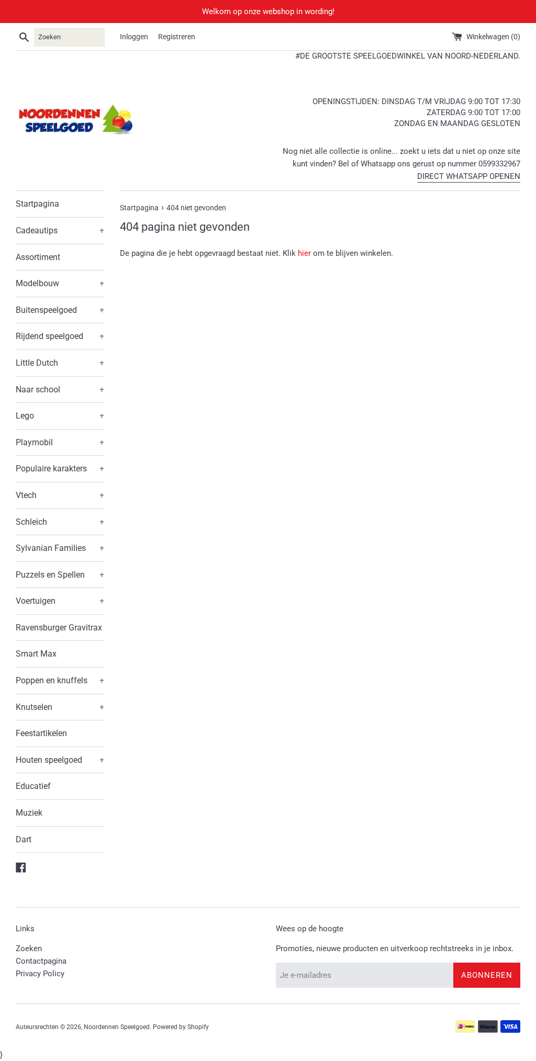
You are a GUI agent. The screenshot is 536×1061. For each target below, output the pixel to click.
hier (304, 253)
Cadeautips (60, 230)
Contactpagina (41, 961)
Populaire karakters (60, 468)
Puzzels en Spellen (60, 575)
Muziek (29, 813)
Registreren (176, 36)
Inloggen (134, 36)
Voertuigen (60, 601)
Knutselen (60, 707)
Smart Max (36, 654)
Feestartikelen (41, 733)
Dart (23, 839)
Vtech (60, 495)
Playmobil (60, 442)
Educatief (33, 786)
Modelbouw (60, 283)
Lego (60, 416)
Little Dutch (60, 363)
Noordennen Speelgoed (117, 1027)
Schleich (60, 522)
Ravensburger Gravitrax (59, 628)
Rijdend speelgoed (60, 336)
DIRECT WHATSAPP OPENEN (468, 176)
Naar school (60, 389)
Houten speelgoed (60, 760)
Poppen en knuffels (60, 680)
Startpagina (37, 204)
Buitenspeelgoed (60, 310)
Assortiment (38, 257)
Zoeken (29, 948)
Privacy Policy (40, 973)
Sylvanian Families (60, 548)
